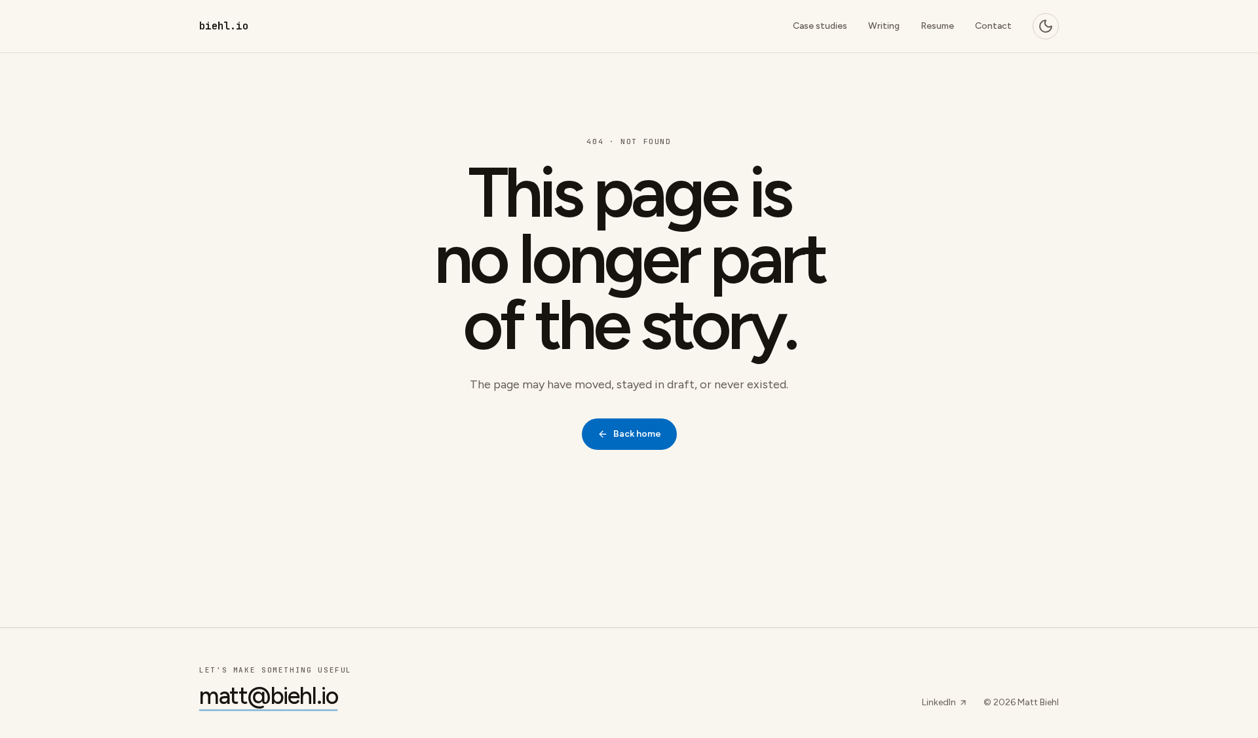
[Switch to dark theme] (1046, 26)
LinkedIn (939, 702)
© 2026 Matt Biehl (1021, 702)
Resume (937, 25)
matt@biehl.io (268, 696)
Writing (884, 25)
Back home (637, 433)
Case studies (820, 25)
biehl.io (223, 26)
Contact (993, 25)
